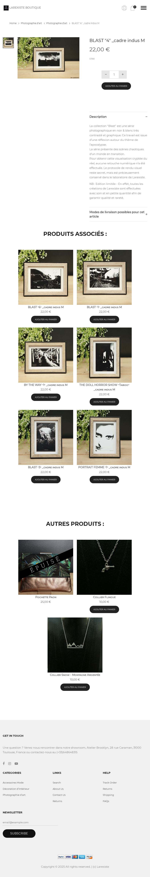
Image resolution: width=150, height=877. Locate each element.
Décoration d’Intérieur (16, 788)
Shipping (108, 794)
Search (57, 782)
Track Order (110, 782)
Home (13, 23)
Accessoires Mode (13, 782)
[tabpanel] (48, 57)
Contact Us (59, 794)
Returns (57, 801)
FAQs (106, 801)
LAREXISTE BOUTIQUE (25, 7)
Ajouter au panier (116, 86)
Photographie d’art (31, 23)
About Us (58, 788)
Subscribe (19, 833)
